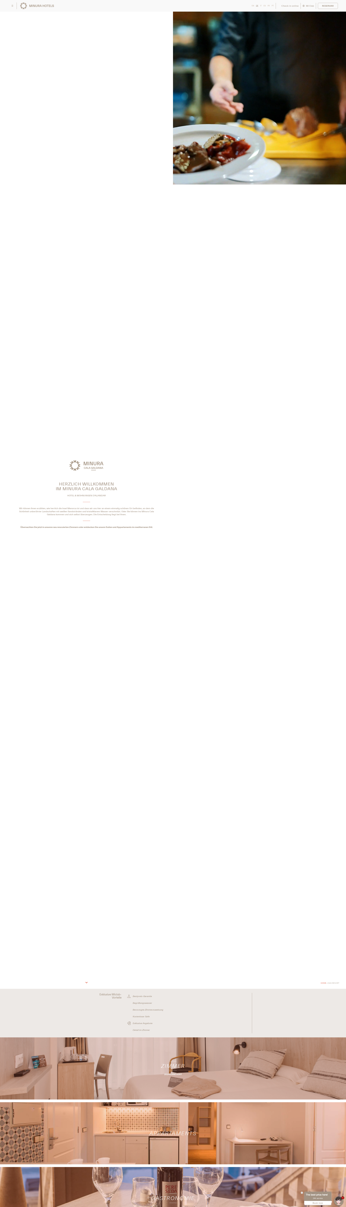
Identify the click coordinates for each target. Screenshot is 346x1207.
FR (269, 6)
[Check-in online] (279, 5)
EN (253, 6)
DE (257, 6)
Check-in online (290, 6)
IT (261, 6)
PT (273, 6)
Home (323, 983)
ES (265, 6)
